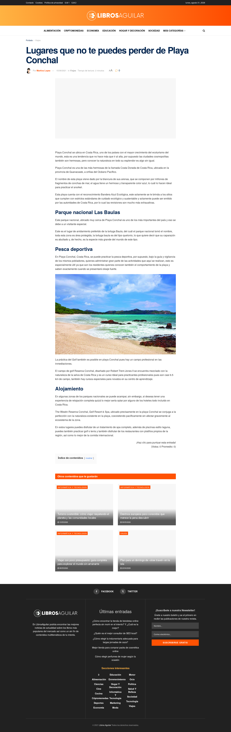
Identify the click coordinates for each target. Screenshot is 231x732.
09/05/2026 (126, 522)
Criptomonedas (73, 30)
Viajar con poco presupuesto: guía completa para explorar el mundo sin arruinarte (82, 562)
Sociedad (154, 30)
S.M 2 (74, 2)
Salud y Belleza (132, 690)
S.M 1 (67, 2)
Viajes (38, 40)
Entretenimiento (117, 679)
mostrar (89, 457)
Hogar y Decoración (132, 30)
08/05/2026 (63, 568)
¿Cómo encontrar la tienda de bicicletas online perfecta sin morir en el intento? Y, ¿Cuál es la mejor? (115, 624)
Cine (98, 688)
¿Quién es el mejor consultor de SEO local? (115, 633)
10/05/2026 (63, 522)
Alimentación (52, 30)
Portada (29, 40)
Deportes (99, 702)
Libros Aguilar (105, 725)
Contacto (30, 2)
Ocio (132, 679)
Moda (115, 707)
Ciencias (98, 684)
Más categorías (173, 30)
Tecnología (132, 701)
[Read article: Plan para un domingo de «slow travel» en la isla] (147, 550)
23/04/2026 (126, 568)
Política (132, 684)
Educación (109, 30)
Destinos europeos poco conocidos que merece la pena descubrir (142, 516)
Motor (132, 674)
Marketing (115, 702)
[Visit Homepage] (115, 15)
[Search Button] (204, 30)
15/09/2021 (61, 70)
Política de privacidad (53, 2)
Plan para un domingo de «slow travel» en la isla (145, 562)
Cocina (98, 693)
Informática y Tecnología (72, 487)
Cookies (39, 2)
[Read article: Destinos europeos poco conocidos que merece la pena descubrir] (147, 504)
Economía (93, 30)
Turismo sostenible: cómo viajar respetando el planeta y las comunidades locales (83, 516)
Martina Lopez (43, 70)
